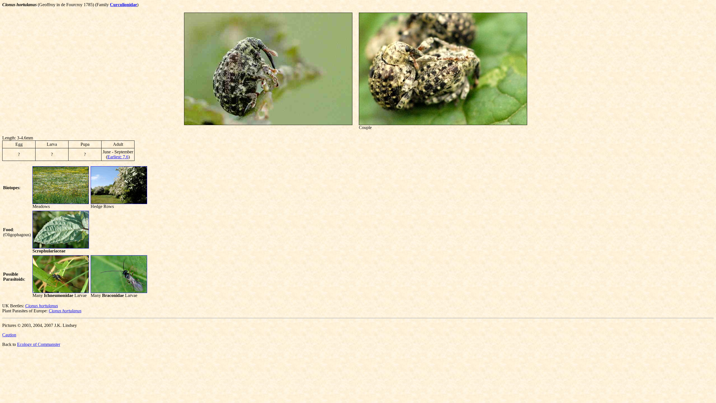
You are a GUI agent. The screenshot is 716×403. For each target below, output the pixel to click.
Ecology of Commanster (38, 344)
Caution (9, 334)
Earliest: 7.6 (117, 156)
